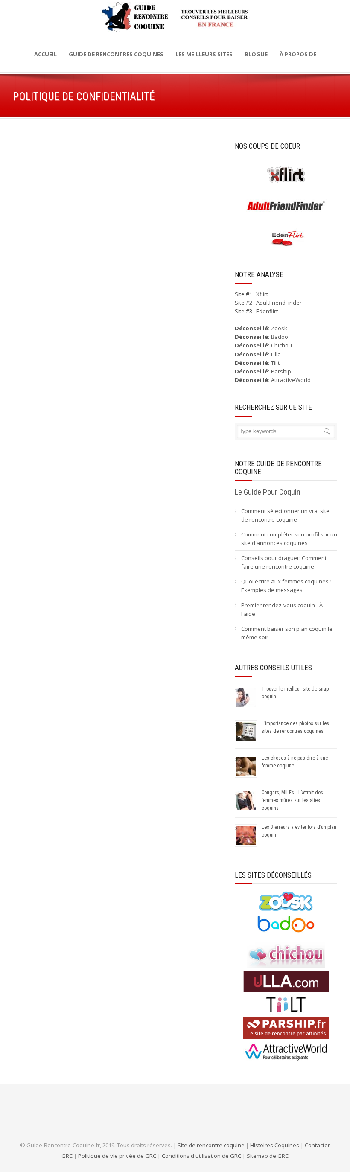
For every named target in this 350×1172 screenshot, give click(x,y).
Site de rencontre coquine (211, 1145)
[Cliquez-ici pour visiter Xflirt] (286, 183)
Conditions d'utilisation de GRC (201, 1156)
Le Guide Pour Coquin (267, 491)
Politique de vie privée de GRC (117, 1156)
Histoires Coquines (274, 1145)
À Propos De (298, 54)
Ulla (276, 354)
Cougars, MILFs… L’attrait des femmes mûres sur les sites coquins (292, 800)
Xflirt (262, 294)
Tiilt (275, 363)
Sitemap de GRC (268, 1156)
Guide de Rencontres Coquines (116, 54)
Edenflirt (267, 311)
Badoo (279, 337)
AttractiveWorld (291, 380)
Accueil (45, 54)
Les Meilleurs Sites (204, 54)
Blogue (256, 54)
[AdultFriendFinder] (286, 215)
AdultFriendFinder (279, 302)
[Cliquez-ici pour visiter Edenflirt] (286, 247)
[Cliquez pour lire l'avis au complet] (286, 909)
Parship (281, 371)
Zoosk (279, 328)
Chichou (281, 345)
